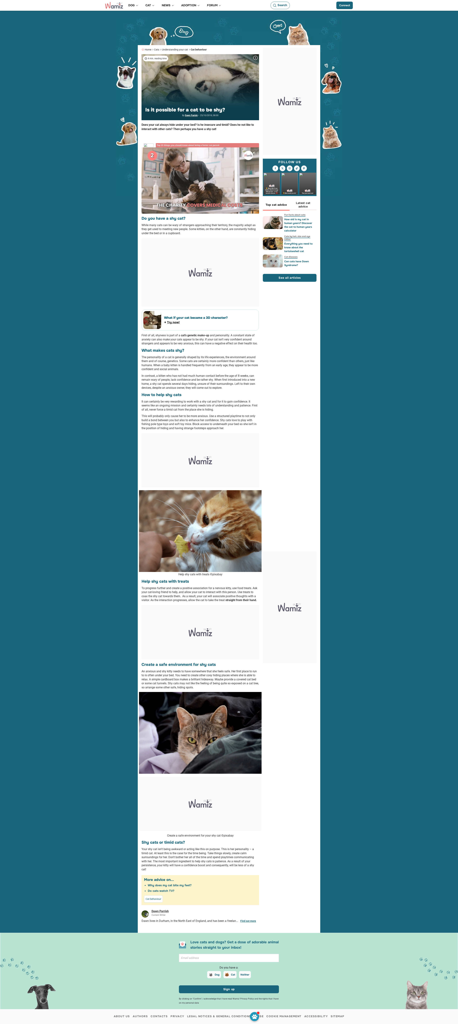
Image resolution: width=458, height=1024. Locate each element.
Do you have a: (229, 967)
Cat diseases (291, 256)
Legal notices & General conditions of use (225, 1016)
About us (122, 1016)
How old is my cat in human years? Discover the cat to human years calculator (298, 225)
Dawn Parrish (191, 115)
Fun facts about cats (294, 214)
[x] (282, 168)
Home (148, 49)
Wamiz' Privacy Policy (243, 999)
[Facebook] (275, 168)
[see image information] (255, 58)
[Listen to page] (254, 1016)
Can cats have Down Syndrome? (296, 263)
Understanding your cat (175, 49)
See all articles (290, 278)
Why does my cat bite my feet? (169, 885)
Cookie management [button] (283, 1016)
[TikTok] (297, 168)
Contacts (159, 1016)
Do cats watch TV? (161, 891)
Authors (140, 1016)
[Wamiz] (114, 5)
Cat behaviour (199, 49)
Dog (217, 974)
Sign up (229, 989)
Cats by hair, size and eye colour (297, 238)
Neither (244, 974)
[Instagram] (290, 168)
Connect (344, 5)
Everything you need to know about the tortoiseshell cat (298, 247)
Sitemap (337, 1016)
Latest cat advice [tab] (303, 205)
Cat (233, 974)
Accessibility (316, 1016)
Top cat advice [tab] (276, 205)
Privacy (177, 1016)
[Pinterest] (304, 168)
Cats (156, 49)
